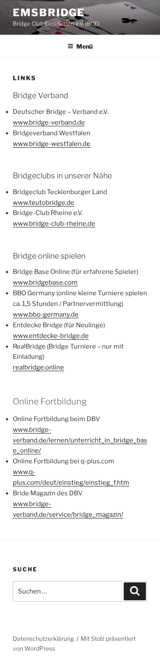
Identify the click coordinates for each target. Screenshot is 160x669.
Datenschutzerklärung (43, 638)
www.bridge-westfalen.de (51, 144)
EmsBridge (49, 12)
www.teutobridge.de (43, 203)
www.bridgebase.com (45, 282)
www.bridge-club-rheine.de (54, 223)
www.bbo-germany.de (46, 314)
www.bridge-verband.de (49, 122)
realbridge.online (38, 367)
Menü (84, 46)
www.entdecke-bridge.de (51, 336)
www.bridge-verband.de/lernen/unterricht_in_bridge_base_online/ (80, 440)
